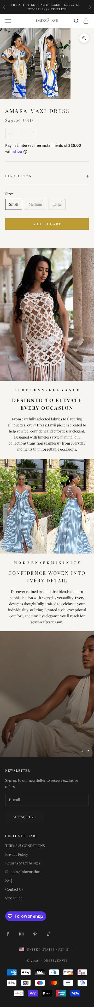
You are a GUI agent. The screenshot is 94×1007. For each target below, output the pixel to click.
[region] (47, 694)
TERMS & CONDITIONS (25, 845)
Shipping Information (22, 871)
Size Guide (13, 897)
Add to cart (47, 224)
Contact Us (14, 889)
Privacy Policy (16, 854)
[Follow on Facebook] (7, 934)
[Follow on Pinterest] (35, 934)
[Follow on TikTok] (48, 934)
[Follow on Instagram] (21, 934)
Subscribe (24, 817)
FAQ (8, 880)
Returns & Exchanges (22, 862)
